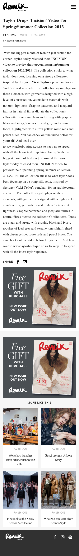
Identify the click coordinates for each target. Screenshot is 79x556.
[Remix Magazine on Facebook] (55, 537)
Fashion (10, 35)
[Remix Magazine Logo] (15, 6)
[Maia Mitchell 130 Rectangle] (39, 297)
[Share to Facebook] (18, 262)
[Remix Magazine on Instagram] (63, 537)
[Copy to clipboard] (25, 262)
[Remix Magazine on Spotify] (70, 537)
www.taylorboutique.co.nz (24, 146)
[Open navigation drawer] (73, 7)
